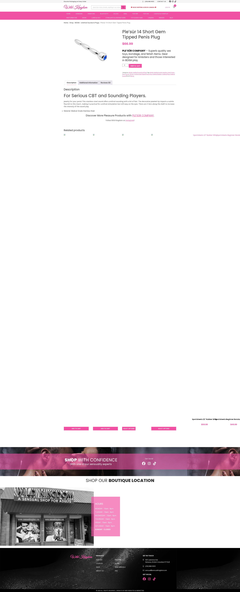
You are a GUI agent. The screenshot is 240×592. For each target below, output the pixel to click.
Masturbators (71, 18)
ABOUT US (100, 571)
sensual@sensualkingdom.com (156, 570)
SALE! (171, 18)
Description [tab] (71, 83)
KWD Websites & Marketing (134, 590)
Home (68, 14)
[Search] (123, 7)
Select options (128, 428)
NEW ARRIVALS (120, 567)
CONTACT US (161, 1)
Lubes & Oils (96, 18)
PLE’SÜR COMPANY (143, 115)
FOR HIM (118, 560)
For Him (146, 14)
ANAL (125, 14)
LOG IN (167, 7)
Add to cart (135, 66)
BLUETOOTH (104, 14)
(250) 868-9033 (149, 1)
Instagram (130, 120)
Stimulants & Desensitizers (116, 18)
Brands (161, 18)
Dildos (115, 14)
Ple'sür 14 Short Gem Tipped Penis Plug (141, 74)
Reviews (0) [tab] (106, 83)
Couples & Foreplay (161, 14)
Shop (71, 23)
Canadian (79, 14)
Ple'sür (127, 74)
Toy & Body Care (137, 18)
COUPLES (99, 563)
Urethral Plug (166, 74)
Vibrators (91, 14)
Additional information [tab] (88, 83)
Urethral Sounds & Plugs (90, 23)
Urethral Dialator (157, 74)
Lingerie (151, 18)
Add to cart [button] (76, 428)
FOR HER (99, 560)
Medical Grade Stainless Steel (162, 72)
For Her (135, 14)
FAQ (116, 571)
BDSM (84, 18)
